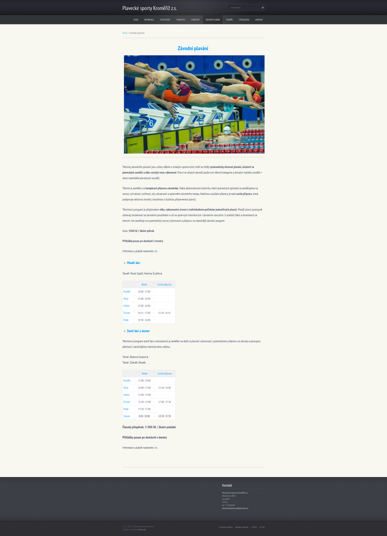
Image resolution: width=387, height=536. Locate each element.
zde (155, 251)
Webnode (142, 530)
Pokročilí (181, 19)
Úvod (136, 19)
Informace (149, 19)
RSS (255, 527)
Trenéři (229, 19)
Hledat (262, 7)
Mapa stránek (242, 527)
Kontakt (259, 19)
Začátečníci (165, 19)
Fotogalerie (244, 19)
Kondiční (195, 19)
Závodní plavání (213, 19)
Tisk (263, 527)
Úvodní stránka (226, 527)
